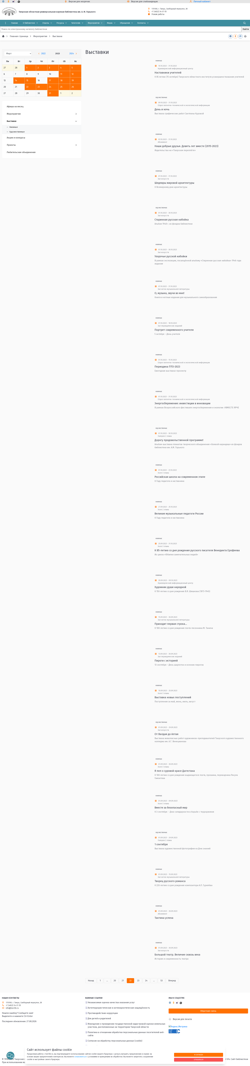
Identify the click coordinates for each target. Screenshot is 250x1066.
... (107, 980)
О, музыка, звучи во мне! (169, 293)
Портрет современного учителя (174, 329)
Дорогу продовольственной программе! (179, 440)
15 (27, 80)
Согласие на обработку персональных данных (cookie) (115, 1041)
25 (61, 87)
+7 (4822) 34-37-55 (159, 11)
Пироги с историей (166, 660)
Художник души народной (170, 587)
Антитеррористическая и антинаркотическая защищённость (119, 1008)
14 (16, 80)
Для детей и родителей (99, 1018)
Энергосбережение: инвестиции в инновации (182, 403)
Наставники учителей (168, 72)
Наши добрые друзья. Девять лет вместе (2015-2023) (186, 146)
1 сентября (161, 844)
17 (50, 80)
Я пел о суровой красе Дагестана (175, 770)
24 (50, 87)
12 (73, 74)
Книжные (159, 61)
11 (61, 74)
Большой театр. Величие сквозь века (177, 954)
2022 (43, 53)
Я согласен (198, 1055)
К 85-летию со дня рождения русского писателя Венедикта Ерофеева (197, 550)
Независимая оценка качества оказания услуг (111, 1002)
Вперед (172, 980)
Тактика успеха (164, 917)
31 (50, 93)
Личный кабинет (202, 1)
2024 (71, 53)
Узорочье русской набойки (171, 256)
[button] (10, 1055)
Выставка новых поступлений (173, 697)
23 (39, 87)
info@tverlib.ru (12, 1008)
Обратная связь (208, 1011)
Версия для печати (182, 1019)
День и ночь (162, 109)
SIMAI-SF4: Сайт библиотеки (234, 1059)
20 (115, 980)
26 (73, 87)
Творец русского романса (170, 881)
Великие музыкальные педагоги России (179, 513)
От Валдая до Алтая (166, 734)
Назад (91, 980)
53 (162, 980)
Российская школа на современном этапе (180, 476)
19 (73, 80)
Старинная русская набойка (172, 219)
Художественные (161, 97)
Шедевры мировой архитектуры (174, 182)
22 (27, 87)
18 (61, 80)
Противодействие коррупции (103, 1013)
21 (123, 980)
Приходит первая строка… (171, 623)
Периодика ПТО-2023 (167, 366)
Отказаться (198, 1060)
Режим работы (158, 14)
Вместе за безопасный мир (171, 807)
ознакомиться (80, 1057)
